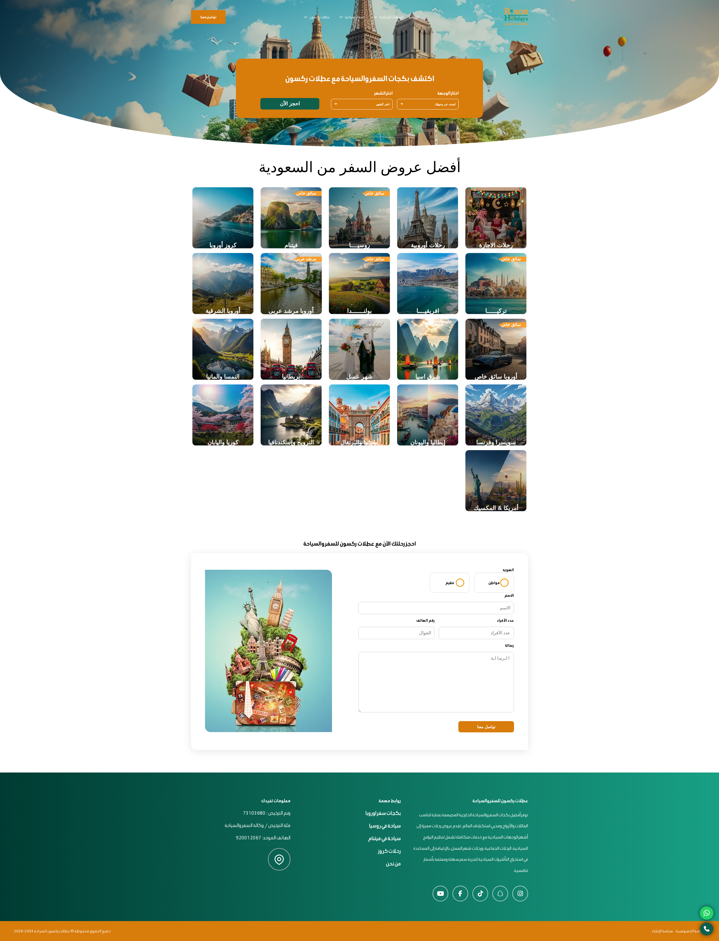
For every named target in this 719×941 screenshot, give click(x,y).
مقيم (449, 582)
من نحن (393, 863)
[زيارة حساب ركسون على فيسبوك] (460, 893)
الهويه (508, 570)
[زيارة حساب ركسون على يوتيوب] (440, 893)
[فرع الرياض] (279, 860)
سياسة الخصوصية (690, 931)
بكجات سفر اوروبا (383, 813)
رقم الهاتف (425, 620)
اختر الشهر (383, 93)
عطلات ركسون (320, 17)
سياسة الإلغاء (662, 931)
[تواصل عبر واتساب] (706, 913)
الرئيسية (414, 17)
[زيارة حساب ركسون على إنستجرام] (520, 893)
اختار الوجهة (448, 93)
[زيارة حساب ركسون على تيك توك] (480, 893)
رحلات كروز (389, 851)
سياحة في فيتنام (384, 838)
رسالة (509, 645)
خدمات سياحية (354, 17)
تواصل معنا (208, 17)
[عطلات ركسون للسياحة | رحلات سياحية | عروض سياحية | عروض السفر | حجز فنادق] (516, 17)
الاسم (509, 595)
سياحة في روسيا (385, 826)
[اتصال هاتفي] (706, 928)
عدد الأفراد (505, 620)
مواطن (494, 582)
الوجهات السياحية (391, 17)
